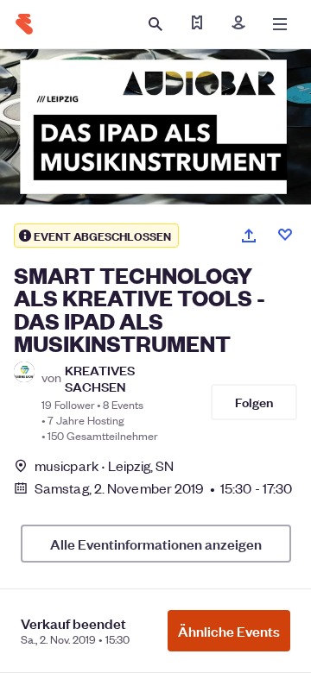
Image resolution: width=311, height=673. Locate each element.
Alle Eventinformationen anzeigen (156, 543)
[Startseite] (24, 24)
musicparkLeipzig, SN (104, 465)
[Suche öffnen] (155, 24)
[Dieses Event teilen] (249, 235)
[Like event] (285, 235)
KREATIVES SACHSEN (100, 378)
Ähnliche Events (229, 630)
